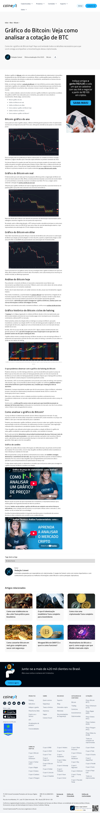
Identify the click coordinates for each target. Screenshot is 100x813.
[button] (27, 3)
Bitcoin (16, 23)
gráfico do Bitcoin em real (27, 183)
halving (8, 314)
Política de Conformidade (86, 795)
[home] (10, 6)
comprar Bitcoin (36, 295)
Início (6, 23)
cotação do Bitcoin (28, 84)
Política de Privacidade (70, 795)
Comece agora (13, 682)
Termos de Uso (59, 795)
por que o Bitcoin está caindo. (48, 168)
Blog (11, 23)
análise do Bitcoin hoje (54, 305)
